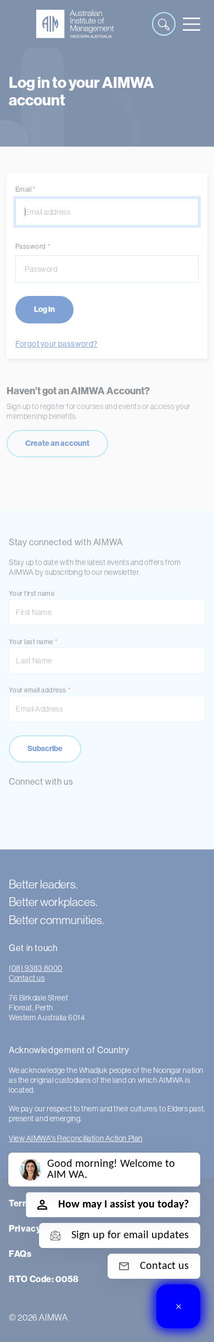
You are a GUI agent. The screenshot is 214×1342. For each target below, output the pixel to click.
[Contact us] (178, 1306)
